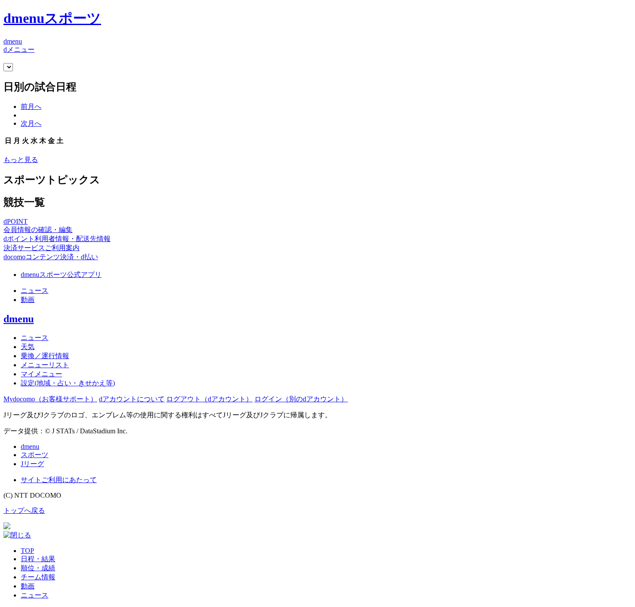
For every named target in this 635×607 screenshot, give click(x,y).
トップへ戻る (24, 510)
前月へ (31, 106)
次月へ (31, 123)
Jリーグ (32, 463)
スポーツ (34, 454)
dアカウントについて (132, 399)
